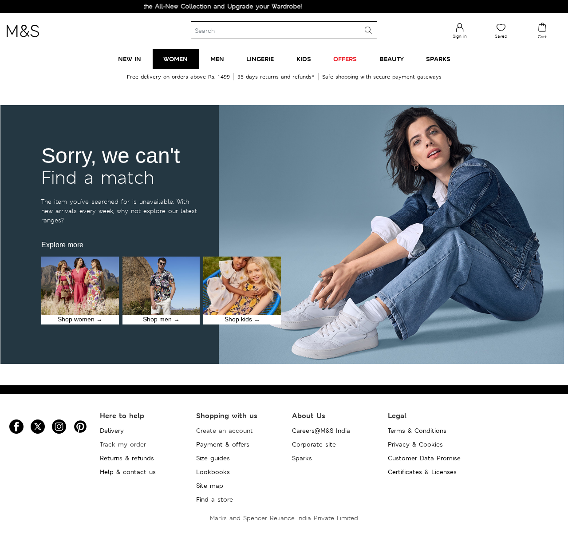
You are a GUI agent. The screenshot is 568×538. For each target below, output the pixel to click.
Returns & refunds (127, 458)
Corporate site (314, 444)
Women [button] (175, 59)
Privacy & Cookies (415, 444)
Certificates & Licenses (422, 472)
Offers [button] (345, 59)
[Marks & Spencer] (22, 40)
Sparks (302, 458)
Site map (209, 486)
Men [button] (217, 59)
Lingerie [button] (260, 59)
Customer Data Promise (424, 458)
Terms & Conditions (417, 431)
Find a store (214, 499)
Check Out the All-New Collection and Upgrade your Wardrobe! (189, 6)
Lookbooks (213, 472)
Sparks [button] (438, 59)
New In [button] (129, 59)
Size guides (213, 458)
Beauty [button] (391, 59)
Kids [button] (303, 59)
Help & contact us (128, 472)
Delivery (112, 431)
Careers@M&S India (321, 431)
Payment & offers (222, 444)
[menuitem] (129, 59)
